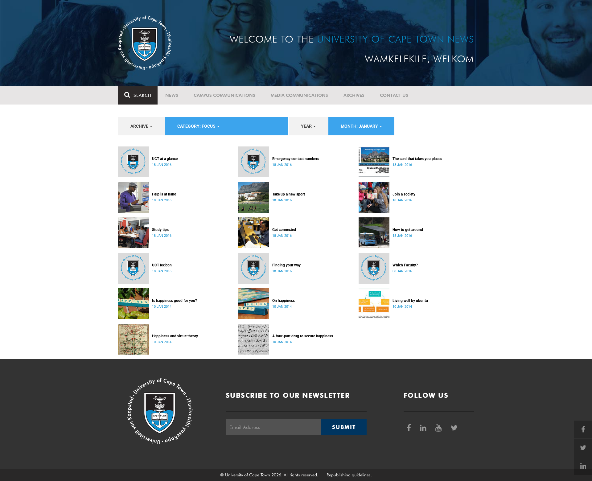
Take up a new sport (288, 194)
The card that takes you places (417, 159)
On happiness (283, 300)
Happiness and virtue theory (175, 336)
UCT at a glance (165, 159)
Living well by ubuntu (410, 300)
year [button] (307, 126)
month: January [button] (360, 126)
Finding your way (286, 265)
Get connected (284, 230)
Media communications (299, 95)
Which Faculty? (405, 265)
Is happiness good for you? (174, 300)
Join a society (404, 194)
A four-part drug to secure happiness (302, 336)
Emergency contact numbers (295, 159)
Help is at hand (164, 194)
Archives (353, 95)
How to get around (408, 230)
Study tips (160, 230)
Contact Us (394, 95)
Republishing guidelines (349, 474)
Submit (344, 427)
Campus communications (224, 95)
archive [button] (139, 126)
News (171, 95)
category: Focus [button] (196, 126)
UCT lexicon (162, 265)
